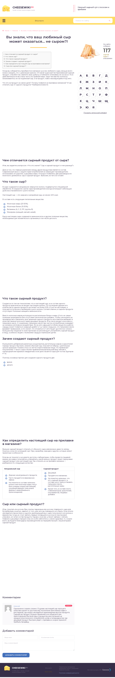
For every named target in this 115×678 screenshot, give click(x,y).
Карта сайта (48, 672)
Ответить (68, 605)
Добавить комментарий (16, 655)
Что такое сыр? (11, 56)
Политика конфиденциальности (69, 673)
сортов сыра (106, 56)
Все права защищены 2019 (94, 670)
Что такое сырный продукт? (16, 59)
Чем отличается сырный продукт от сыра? (21, 54)
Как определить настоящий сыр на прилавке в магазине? (27, 64)
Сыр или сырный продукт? (16, 66)
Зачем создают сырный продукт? (18, 61)
